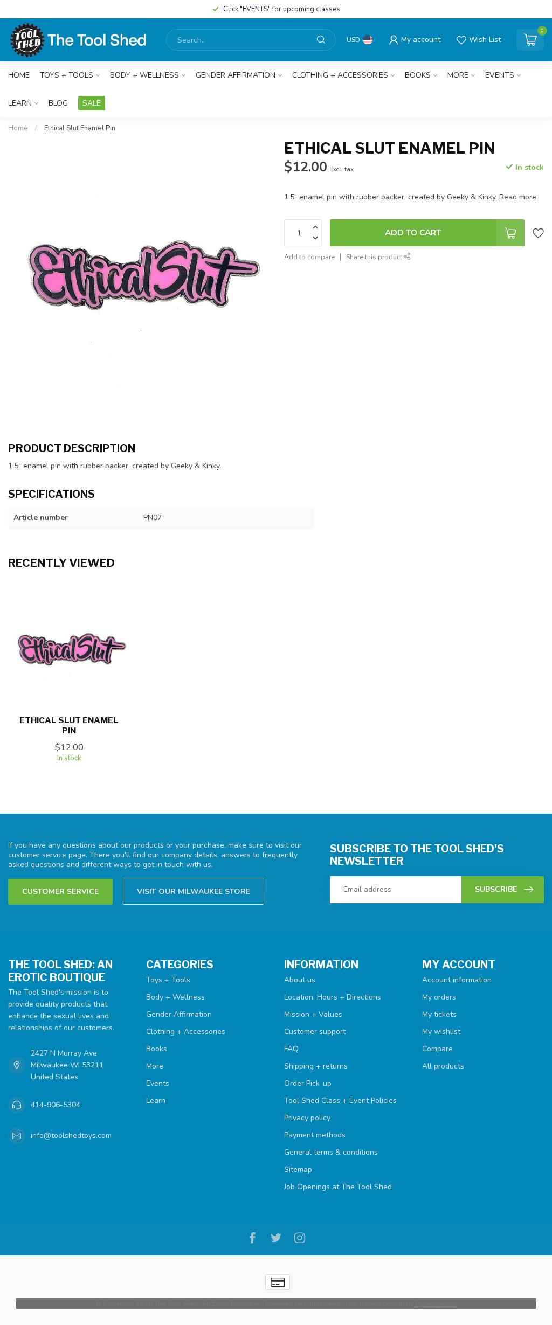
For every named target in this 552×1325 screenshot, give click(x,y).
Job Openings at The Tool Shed (338, 1187)
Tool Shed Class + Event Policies (340, 1100)
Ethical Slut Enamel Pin (79, 128)
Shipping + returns (316, 1066)
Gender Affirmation (235, 75)
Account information (457, 980)
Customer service (60, 891)
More (457, 75)
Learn (20, 103)
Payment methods (315, 1135)
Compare (437, 1049)
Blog (58, 103)
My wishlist (441, 1031)
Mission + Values (313, 1014)
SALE (91, 103)
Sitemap (298, 1169)
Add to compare (309, 256)
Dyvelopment (436, 1303)
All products (443, 1066)
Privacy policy (307, 1118)
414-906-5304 (55, 1105)
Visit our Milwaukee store (193, 891)
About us (299, 980)
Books (418, 75)
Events (499, 75)
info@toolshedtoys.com (71, 1135)
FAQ (291, 1049)
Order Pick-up (308, 1083)
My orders (439, 997)
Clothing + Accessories (340, 75)
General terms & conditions (331, 1152)
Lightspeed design (375, 1303)
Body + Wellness (144, 75)
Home (19, 75)
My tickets (439, 1014)
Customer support (315, 1031)
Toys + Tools (66, 75)
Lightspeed (322, 1303)
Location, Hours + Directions (332, 997)
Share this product (375, 256)
